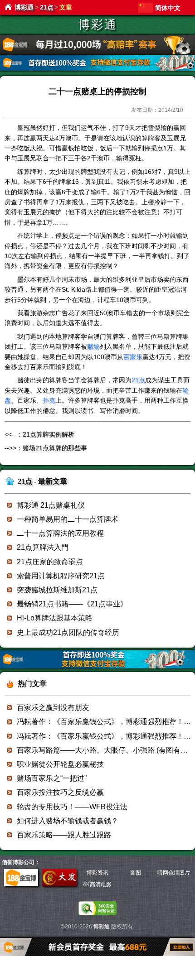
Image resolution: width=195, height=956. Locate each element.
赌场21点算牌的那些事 (55, 448)
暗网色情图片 (173, 873)
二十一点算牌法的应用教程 (60, 533)
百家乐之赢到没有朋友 (53, 707)
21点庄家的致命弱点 (50, 562)
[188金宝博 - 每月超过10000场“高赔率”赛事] (97, 52)
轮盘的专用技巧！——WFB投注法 (72, 807)
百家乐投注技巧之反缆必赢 (60, 792)
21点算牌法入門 (42, 547)
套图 (135, 873)
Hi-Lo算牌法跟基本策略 (55, 618)
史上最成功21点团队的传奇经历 (68, 632)
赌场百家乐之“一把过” (52, 778)
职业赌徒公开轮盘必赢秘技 (60, 764)
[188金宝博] (21, 884)
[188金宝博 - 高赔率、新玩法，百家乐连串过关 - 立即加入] (97, 69)
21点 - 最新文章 (42, 481)
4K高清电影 (97, 884)
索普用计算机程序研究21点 (61, 576)
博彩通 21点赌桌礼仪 (51, 505)
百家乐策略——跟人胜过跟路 (64, 835)
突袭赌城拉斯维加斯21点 (57, 590)
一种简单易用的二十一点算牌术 (67, 519)
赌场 (93, 346)
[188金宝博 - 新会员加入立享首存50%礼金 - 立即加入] (97, 666)
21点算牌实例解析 (48, 434)
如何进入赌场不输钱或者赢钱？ (67, 821)
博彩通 (24, 7)
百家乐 (132, 356)
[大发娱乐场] (59, 884)
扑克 (49, 400)
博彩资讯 (97, 873)
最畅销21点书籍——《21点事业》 (72, 604)
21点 (47, 7)
